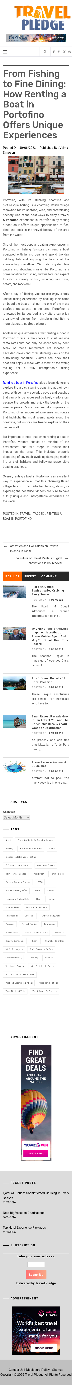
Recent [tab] (30, 576)
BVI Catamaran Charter (31, 848)
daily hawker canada (16, 874)
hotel (38, 899)
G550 (40, 882)
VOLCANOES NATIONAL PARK (20, 974)
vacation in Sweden (15, 966)
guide (37, 890)
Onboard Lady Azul (50, 916)
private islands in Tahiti (36, 932)
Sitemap (57, 1370)
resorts (35, 941)
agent (8, 840)
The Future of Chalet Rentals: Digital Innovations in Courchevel (38, 560)
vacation (49, 957)
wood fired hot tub (48, 983)
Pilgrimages (50, 924)
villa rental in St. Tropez (42, 966)
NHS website (12, 916)
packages (10, 924)
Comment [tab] (49, 576)
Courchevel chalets (46, 865)
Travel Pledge (45, 1283)
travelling (33, 957)
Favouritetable (57, 874)
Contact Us (16, 1370)
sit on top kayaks (14, 949)
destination (38, 874)
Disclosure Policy (38, 1370)
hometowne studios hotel (17, 899)
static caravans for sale (41, 949)
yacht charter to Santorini (44, 991)
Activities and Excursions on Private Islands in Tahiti (34, 548)
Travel (25, 513)
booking (9, 848)
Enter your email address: (36, 1269)
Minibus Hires (12, 907)
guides (50, 890)
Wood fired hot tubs (16, 991)
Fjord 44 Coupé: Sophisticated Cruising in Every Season (49, 590)
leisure (51, 899)
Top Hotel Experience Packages (24, 1227)
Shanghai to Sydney (55, 941)
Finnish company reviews (18, 882)
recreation (59, 932)
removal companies (15, 941)
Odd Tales (30, 916)
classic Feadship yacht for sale (21, 857)
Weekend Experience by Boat (19, 983)
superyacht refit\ (14, 957)
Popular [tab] (12, 576)
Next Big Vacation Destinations (24, 1213)
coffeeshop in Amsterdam (18, 865)
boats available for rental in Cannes (35, 840)
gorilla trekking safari (17, 890)
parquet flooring (29, 924)
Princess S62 (12, 932)
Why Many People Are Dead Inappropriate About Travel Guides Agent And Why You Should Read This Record (50, 636)
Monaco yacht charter (36, 907)
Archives (9, 812)
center (52, 848)
